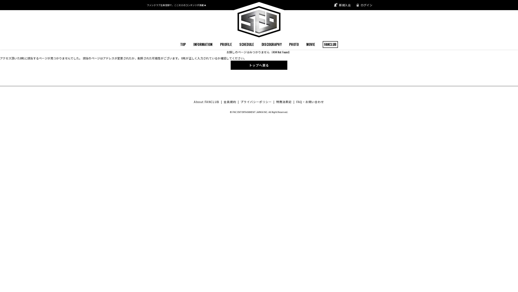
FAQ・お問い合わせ (310, 102)
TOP (183, 44)
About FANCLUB (206, 102)
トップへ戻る (259, 65)
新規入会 (345, 5)
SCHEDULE (246, 44)
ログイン (366, 5)
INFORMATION (203, 44)
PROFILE (226, 44)
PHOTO (294, 44)
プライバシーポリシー (256, 102)
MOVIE (310, 44)
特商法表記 (284, 102)
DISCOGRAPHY (272, 44)
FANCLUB (330, 44)
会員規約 (230, 102)
